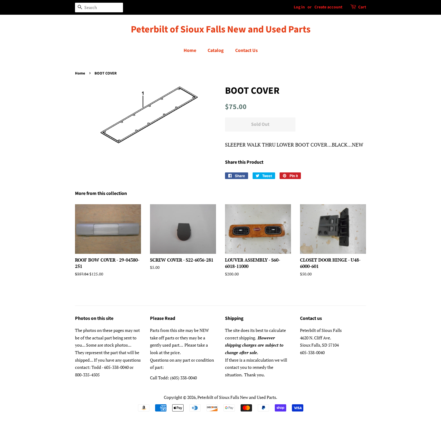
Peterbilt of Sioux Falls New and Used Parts (220, 29)
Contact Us (246, 50)
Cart (362, 7)
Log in (299, 7)
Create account (328, 7)
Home (190, 50)
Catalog (216, 50)
